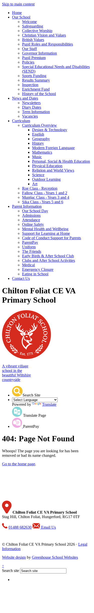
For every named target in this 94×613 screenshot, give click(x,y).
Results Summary (36, 80)
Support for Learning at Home (46, 233)
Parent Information (27, 206)
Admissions (31, 215)
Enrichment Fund (36, 89)
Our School (21, 17)
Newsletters (31, 103)
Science (38, 175)
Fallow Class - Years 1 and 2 (44, 193)
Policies (28, 62)
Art (34, 184)
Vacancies (30, 116)
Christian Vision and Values (44, 35)
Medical (28, 265)
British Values (33, 40)
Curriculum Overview (39, 125)
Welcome (29, 22)
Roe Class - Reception (39, 188)
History (38, 143)
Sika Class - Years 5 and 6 (42, 202)
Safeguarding (32, 26)
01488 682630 (20, 527)
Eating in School (35, 274)
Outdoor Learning (46, 179)
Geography (41, 139)
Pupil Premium (34, 58)
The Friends (31, 251)
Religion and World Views (53, 170)
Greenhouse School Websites (55, 557)
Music (37, 157)
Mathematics (42, 152)
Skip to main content (18, 4)
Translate (49, 404)
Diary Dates (31, 107)
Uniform (29, 247)
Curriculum (21, 121)
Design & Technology (49, 130)
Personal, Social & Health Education (61, 161)
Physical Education (47, 166)
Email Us (48, 527)
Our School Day (35, 211)
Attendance (31, 220)
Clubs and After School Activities (48, 260)
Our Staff (29, 49)
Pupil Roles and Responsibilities (47, 44)
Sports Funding (34, 76)
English (38, 134)
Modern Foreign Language (53, 148)
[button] (17, 391)
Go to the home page (18, 464)
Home (17, 13)
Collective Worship (37, 31)
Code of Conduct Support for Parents (51, 238)
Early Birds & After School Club (48, 256)
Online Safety (33, 224)
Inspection (30, 85)
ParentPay (30, 242)
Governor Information (39, 53)
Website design (14, 557)
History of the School (39, 94)
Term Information (36, 112)
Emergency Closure (37, 269)
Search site (10, 570)
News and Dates (25, 98)
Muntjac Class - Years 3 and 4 (45, 197)
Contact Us (21, 278)
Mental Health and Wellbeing (45, 229)
